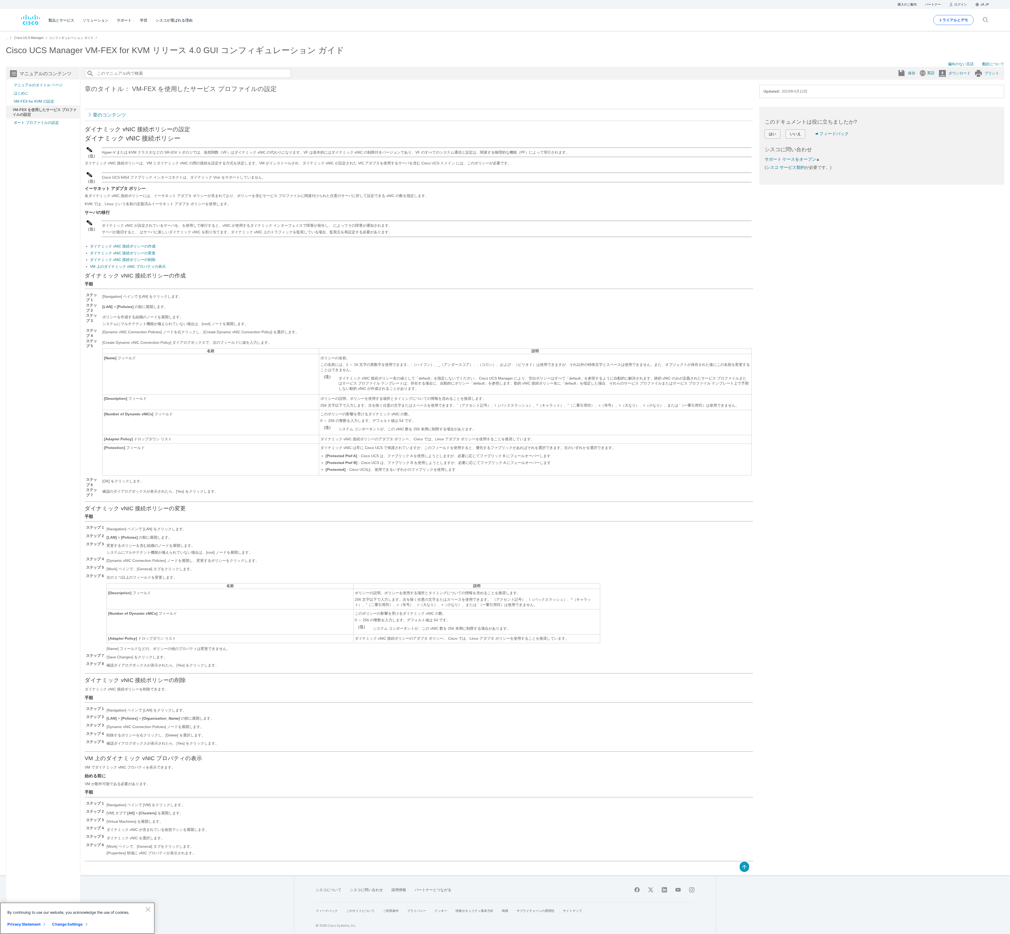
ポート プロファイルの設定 (36, 122)
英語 (931, 73)
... (7, 38)
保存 (911, 73)
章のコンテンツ (109, 115)
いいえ (795, 134)
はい (772, 134)
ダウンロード (959, 73)
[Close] (147, 909)
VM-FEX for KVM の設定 (34, 101)
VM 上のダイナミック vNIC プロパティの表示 (128, 266)
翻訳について (993, 64)
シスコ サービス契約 (785, 167)
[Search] (90, 73)
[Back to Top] (744, 866)
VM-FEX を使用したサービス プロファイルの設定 (45, 112)
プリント (991, 73)
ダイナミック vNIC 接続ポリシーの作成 (122, 246)
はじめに (21, 93)
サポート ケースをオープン (790, 159)
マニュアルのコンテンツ (45, 73)
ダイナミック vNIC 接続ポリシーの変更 (122, 253)
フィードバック (834, 134)
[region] (77, 918)
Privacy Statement (24, 924)
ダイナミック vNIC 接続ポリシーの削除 (122, 260)
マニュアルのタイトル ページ (38, 85)
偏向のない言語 (961, 64)
